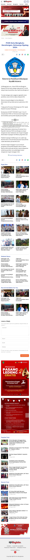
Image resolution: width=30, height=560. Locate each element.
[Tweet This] (19, 55)
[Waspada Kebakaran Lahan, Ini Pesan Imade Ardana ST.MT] (4, 506)
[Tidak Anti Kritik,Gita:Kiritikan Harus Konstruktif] (22, 170)
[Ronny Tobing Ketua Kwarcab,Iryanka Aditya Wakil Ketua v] (22, 227)
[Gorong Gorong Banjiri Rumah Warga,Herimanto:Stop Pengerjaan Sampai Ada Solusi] (7, 213)
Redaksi (9, 546)
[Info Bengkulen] (7, 2)
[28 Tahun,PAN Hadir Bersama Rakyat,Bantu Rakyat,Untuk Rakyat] (4, 493)
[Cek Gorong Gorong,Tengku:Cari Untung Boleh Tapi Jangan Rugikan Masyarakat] (22, 199)
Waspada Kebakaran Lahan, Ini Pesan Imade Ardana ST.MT (19, 505)
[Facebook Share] (17, 55)
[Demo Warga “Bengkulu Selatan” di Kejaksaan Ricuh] (4, 512)
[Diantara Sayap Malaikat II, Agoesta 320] (4, 456)
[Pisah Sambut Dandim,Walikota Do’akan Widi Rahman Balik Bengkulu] (7, 184)
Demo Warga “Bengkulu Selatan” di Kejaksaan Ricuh (18, 511)
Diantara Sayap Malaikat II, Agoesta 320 (18, 455)
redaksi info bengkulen (11, 50)
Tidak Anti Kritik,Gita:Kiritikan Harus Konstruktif (22, 176)
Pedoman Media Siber (10, 547)
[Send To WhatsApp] (28, 55)
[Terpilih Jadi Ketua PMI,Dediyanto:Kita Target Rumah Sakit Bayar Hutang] (7, 227)
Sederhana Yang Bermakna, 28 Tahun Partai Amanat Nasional (19, 474)
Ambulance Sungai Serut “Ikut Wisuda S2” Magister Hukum (19, 448)
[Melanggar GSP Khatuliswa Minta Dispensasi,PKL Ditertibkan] (7, 170)
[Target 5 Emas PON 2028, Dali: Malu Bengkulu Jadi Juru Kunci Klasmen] (4, 519)
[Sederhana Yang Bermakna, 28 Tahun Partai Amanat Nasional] (4, 475)
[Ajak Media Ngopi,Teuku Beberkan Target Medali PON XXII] (4, 500)
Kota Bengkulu (21, 50)
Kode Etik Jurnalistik (17, 546)
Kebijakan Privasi (21, 547)
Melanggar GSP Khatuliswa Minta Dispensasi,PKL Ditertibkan (5, 176)
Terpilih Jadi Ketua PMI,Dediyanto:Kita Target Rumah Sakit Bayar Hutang (6, 234)
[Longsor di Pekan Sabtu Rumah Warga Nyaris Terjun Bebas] (22, 242)
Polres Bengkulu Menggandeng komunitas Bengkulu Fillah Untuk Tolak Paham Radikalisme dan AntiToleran (17, 442)
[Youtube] (15, 552)
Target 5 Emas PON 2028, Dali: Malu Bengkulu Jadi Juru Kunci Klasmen (18, 518)
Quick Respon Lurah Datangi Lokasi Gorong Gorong (22, 220)
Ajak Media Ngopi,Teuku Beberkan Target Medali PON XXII (18, 498)
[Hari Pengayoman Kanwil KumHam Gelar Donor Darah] (7, 199)
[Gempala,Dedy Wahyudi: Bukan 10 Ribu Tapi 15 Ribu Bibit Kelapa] (7, 242)
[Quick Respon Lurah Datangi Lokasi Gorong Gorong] (22, 213)
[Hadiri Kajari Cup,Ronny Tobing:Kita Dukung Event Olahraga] (22, 184)
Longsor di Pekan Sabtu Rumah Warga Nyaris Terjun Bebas (22, 249)
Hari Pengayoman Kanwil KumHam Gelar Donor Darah (7, 205)
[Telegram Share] (25, 55)
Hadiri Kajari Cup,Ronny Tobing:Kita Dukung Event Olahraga (22, 191)
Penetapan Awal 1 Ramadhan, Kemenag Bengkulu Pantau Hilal (17, 461)
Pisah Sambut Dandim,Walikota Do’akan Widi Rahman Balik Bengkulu (7, 191)
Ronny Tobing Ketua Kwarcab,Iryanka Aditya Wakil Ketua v (22, 234)
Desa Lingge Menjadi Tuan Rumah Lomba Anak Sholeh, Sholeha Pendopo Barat (18, 468)
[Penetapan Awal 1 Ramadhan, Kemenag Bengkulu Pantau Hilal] (4, 462)
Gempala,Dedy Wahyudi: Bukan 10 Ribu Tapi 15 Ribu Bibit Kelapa (7, 249)
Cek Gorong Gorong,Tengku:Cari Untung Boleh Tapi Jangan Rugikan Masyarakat (21, 205)
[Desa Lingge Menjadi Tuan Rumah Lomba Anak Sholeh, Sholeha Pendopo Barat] (4, 469)
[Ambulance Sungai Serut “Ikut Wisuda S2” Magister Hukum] (4, 449)
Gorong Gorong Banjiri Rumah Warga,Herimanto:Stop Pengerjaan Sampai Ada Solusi (7, 220)
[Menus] (2, 1)
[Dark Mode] (25, 1)
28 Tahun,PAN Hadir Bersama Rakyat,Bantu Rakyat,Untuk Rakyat (18, 492)
